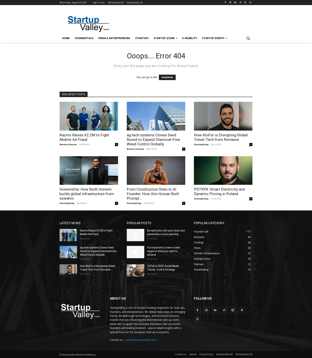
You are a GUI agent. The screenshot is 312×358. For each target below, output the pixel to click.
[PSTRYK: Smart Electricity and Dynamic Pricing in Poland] (223, 170)
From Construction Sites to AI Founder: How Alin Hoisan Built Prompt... (153, 194)
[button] (248, 38)
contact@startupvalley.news (140, 340)
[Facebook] (225, 3)
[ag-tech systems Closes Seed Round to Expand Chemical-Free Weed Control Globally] (156, 116)
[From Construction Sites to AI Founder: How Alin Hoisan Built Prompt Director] (156, 170)
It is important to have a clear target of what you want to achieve (163, 251)
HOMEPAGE (167, 77)
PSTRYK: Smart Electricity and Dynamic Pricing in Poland (219, 191)
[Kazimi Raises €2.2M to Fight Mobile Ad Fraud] (89, 116)
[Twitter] (245, 3)
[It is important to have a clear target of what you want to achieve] (135, 252)
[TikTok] (240, 3)
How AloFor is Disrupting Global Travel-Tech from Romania (221, 137)
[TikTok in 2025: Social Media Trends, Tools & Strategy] (135, 270)
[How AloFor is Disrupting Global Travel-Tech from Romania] (223, 116)
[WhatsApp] (250, 3)
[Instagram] (230, 3)
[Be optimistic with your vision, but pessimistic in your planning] (135, 235)
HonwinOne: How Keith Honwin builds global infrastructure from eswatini (87, 194)
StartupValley (201, 144)
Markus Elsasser (68, 144)
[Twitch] (233, 310)
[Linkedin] (235, 3)
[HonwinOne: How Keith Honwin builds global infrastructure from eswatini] (89, 170)
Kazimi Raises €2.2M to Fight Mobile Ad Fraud (84, 137)
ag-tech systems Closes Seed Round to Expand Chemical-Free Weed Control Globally (153, 139)
